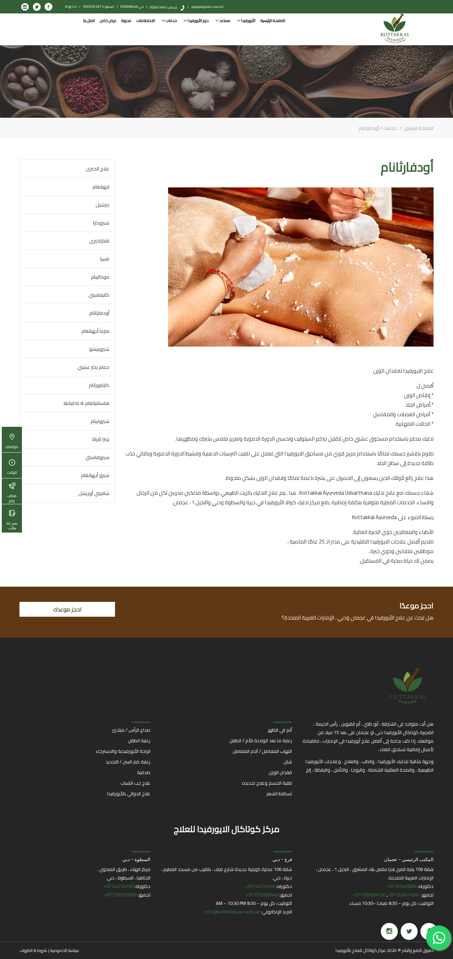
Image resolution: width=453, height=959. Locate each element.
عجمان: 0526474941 (164, 7)
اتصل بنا (89, 20)
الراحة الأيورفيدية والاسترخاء (123, 751)
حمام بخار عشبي (93, 367)
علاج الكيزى (97, 168)
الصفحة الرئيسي (418, 128)
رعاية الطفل (139, 740)
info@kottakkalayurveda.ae (232, 911)
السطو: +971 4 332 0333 (98, 7)
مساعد (224, 20)
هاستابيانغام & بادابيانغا (86, 403)
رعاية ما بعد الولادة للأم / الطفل (260, 740)
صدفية (143, 772)
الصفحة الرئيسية (272, 20)
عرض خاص (108, 20)
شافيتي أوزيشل (93, 493)
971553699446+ (262, 894)
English (71, 7)
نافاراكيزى (99, 240)
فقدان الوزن (280, 772)
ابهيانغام (100, 186)
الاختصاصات (145, 20)
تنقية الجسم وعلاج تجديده (267, 783)
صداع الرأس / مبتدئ (131, 730)
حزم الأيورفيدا (198, 20)
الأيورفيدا (248, 20)
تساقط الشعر (279, 793)
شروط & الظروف (33, 950)
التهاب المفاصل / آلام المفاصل (262, 751)
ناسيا (104, 258)
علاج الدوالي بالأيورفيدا (128, 793)
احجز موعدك (67, 609)
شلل (287, 761)
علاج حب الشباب (135, 783)
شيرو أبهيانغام (95, 475)
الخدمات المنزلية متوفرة (207, 7)
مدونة (126, 20)
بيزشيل (102, 204)
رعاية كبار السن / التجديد (127, 761)
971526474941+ (404, 894)
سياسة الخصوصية (64, 950)
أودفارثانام (99, 313)
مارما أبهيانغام (95, 331)
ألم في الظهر (280, 730)
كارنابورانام (99, 385)
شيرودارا (101, 222)
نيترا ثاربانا (100, 439)
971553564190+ (369, 894)
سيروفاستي (97, 457)
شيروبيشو (99, 349)
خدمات (171, 20)
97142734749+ (260, 886)
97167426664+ (402, 886)
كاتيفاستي (98, 295)
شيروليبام (100, 421)
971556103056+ (120, 894)
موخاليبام (100, 276)
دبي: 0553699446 (132, 7)
